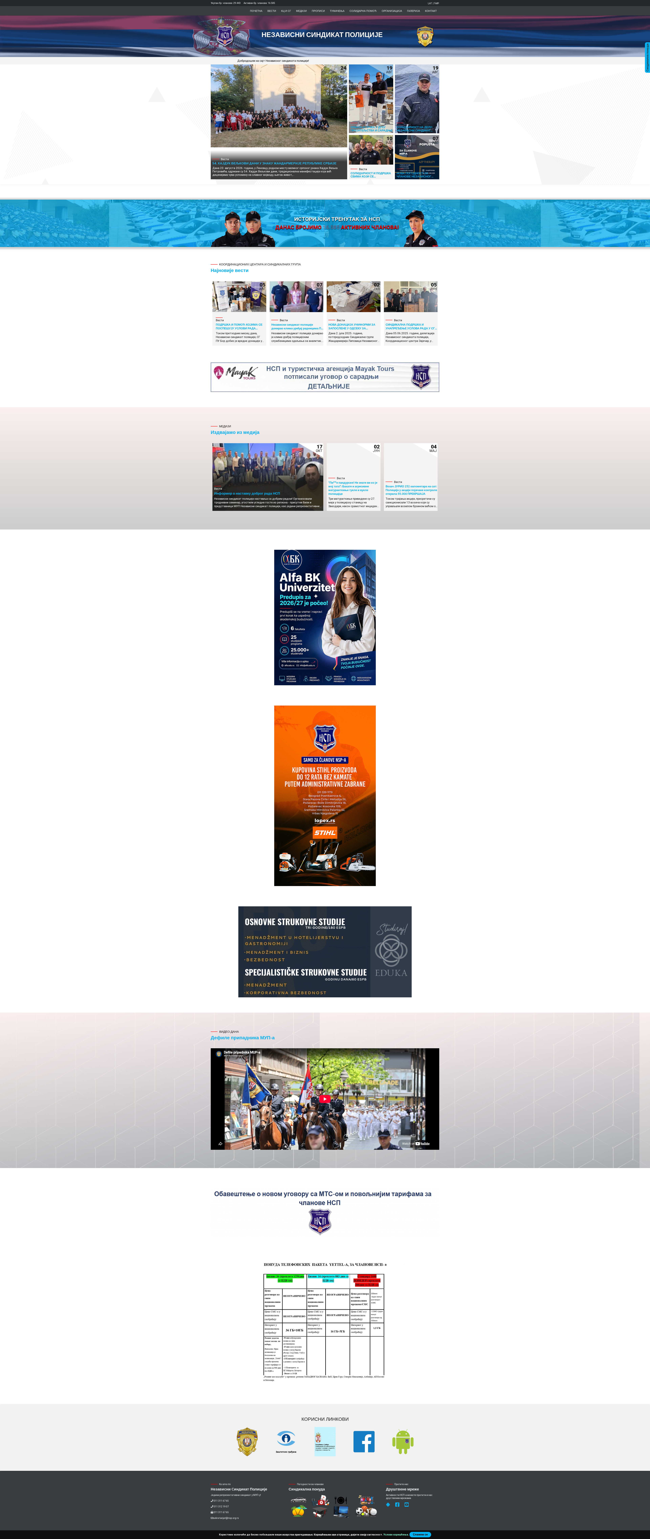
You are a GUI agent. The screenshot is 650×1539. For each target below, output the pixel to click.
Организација (392, 10)
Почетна (256, 10)
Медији (301, 10)
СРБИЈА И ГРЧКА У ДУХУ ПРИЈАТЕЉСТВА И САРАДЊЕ (372, 128)
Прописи (318, 10)
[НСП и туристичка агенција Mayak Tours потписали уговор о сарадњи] (325, 377)
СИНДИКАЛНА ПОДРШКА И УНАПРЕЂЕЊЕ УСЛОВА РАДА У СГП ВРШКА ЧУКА (411, 328)
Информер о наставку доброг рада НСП (247, 493)
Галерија (413, 10)
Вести (271, 10)
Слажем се (420, 1534)
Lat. (430, 3)
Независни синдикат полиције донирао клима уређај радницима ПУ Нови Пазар (297, 328)
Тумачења (337, 10)
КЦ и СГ (286, 10)
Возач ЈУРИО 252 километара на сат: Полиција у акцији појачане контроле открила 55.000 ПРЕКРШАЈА (411, 489)
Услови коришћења (395, 1534)
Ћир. (436, 3)
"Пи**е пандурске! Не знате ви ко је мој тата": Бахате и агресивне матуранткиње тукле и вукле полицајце (352, 488)
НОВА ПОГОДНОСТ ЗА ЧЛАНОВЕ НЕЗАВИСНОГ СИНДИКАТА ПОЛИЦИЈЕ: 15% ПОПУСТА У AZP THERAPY (417, 178)
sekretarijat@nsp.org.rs (226, 1518)
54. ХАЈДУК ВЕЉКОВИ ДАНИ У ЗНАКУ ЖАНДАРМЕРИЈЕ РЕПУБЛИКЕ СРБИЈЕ (274, 163)
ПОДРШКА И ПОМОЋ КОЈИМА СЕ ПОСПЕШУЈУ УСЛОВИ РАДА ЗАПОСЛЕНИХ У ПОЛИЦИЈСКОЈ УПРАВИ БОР (239, 330)
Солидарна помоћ (363, 10)
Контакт (431, 10)
